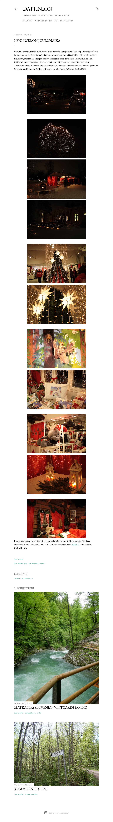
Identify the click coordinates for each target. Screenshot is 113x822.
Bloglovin (67, 20)
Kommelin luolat (31, 789)
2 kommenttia (31, 794)
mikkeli (42, 563)
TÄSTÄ (75, 544)
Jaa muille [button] (18, 559)
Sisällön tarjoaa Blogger (59, 813)
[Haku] (97, 8)
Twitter (54, 20)
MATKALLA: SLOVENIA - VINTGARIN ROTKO (50, 707)
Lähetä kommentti (23, 578)
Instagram (40, 20)
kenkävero (33, 563)
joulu (26, 563)
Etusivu (27, 20)
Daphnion (37, 8)
